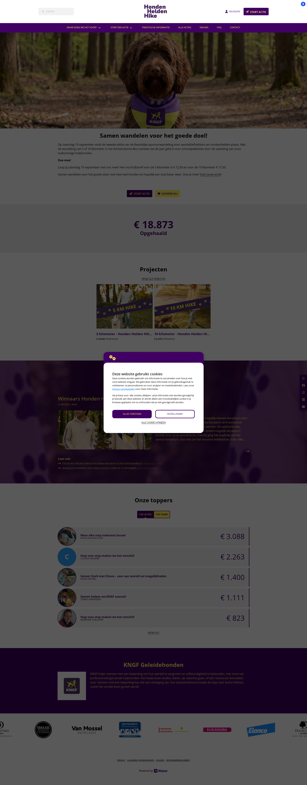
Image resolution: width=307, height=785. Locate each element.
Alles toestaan (132, 413)
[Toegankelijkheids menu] (303, 4)
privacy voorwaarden (123, 389)
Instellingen (175, 413)
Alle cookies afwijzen (153, 422)
